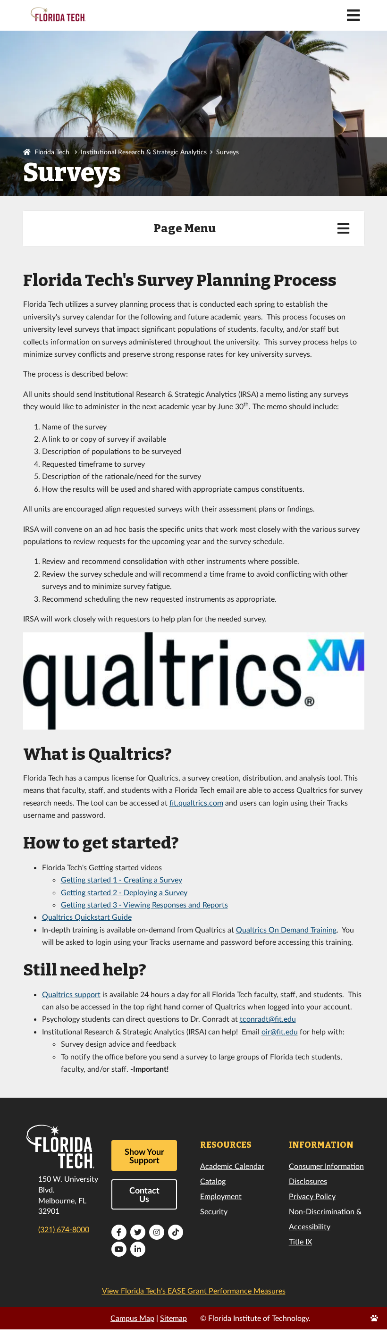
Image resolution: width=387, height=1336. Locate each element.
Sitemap (173, 1317)
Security (213, 1211)
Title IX (300, 1241)
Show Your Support (144, 1155)
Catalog (213, 1180)
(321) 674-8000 (63, 1229)
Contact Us (144, 1194)
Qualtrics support (71, 994)
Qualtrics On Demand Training (286, 929)
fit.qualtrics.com (196, 802)
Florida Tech (51, 152)
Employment (221, 1196)
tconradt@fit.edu (268, 1018)
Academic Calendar (232, 1165)
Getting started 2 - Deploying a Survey (124, 892)
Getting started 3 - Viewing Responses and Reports (144, 904)
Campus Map (132, 1317)
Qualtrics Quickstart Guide (87, 916)
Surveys (227, 152)
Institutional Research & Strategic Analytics (144, 152)
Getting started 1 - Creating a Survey (121, 879)
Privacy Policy (312, 1196)
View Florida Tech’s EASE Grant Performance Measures (194, 1290)
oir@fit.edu (279, 1031)
